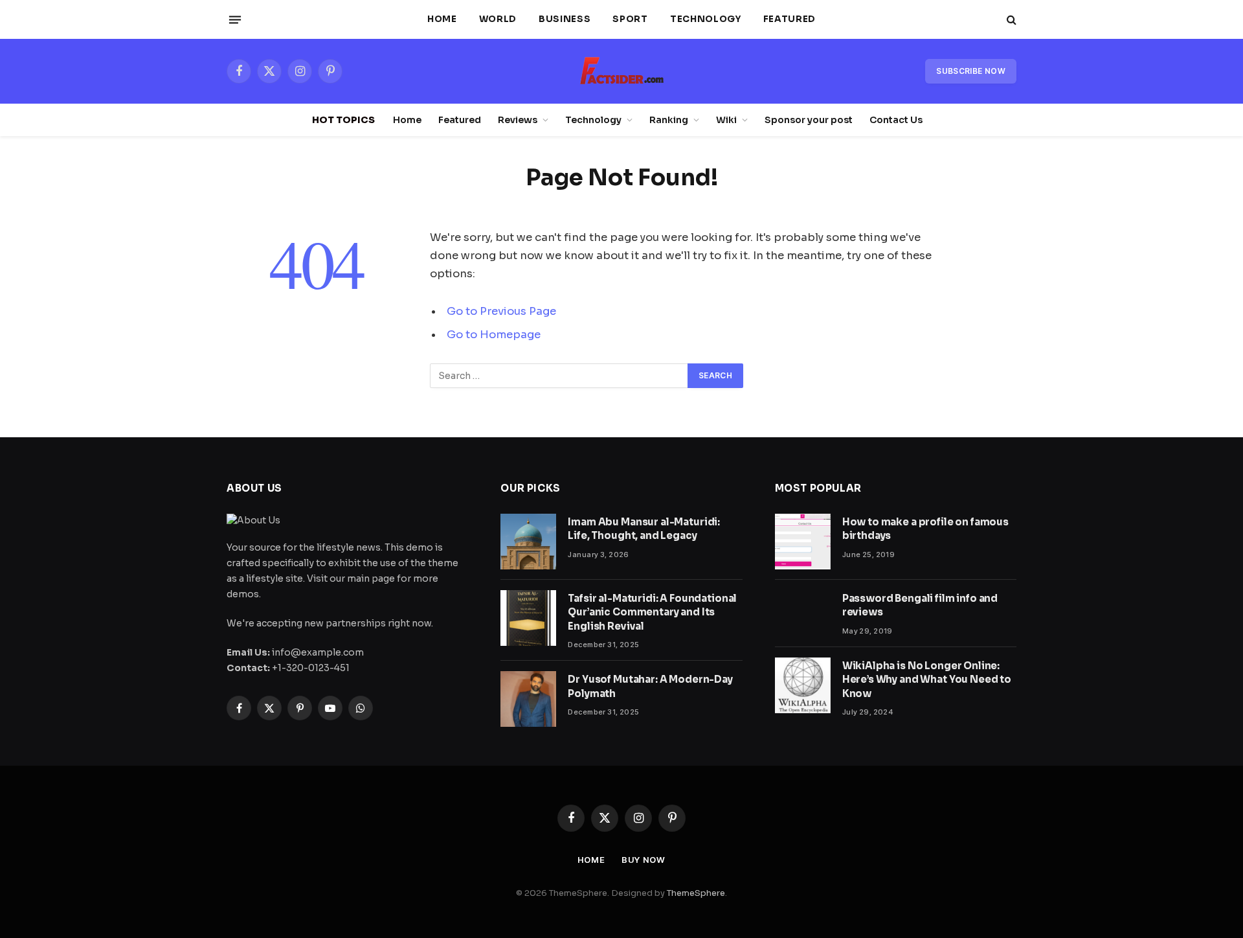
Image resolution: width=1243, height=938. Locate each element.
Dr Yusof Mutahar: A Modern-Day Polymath (650, 686)
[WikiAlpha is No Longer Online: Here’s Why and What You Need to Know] (803, 685)
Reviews (517, 120)
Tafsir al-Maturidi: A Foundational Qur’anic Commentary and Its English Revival (652, 612)
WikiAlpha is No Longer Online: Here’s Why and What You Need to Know (926, 679)
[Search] (1010, 19)
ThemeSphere (696, 892)
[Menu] (235, 19)
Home (442, 19)
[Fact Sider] (621, 71)
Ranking (668, 120)
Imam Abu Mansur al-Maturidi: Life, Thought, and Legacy (644, 529)
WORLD (498, 19)
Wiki (726, 120)
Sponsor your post (809, 120)
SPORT (629, 19)
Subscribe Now (970, 71)
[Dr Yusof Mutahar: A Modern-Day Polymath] (528, 699)
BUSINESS (564, 19)
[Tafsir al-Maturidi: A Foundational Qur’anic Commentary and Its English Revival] (528, 618)
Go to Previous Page (501, 311)
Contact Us (896, 120)
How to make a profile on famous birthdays (925, 529)
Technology (705, 19)
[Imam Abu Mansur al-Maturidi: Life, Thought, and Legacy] (528, 541)
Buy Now (643, 859)
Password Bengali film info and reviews (920, 605)
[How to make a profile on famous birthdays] (803, 541)
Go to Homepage (494, 334)
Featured (789, 19)
